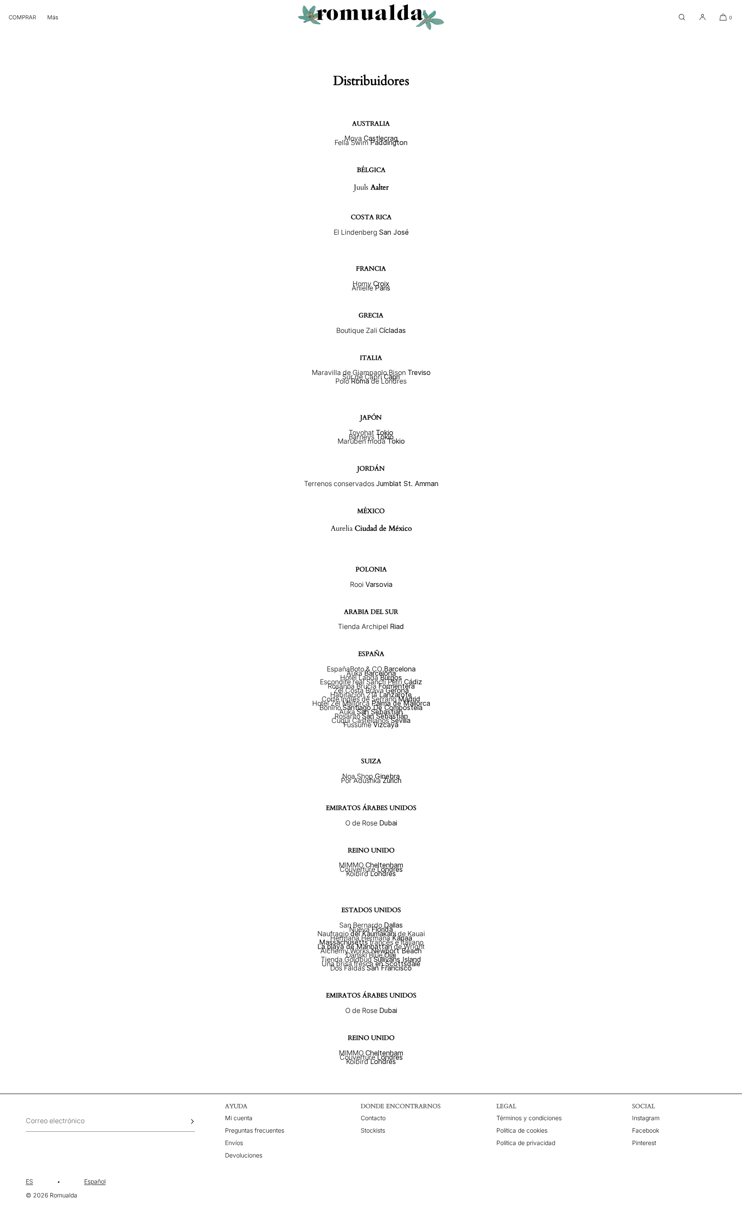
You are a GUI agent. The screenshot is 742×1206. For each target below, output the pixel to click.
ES (29, 1181)
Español (95, 1181)
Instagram (646, 1117)
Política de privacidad (525, 1142)
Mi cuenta (238, 1117)
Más (52, 17)
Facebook (645, 1130)
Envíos (234, 1142)
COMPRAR (22, 17)
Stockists (373, 1130)
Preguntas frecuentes (254, 1130)
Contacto (373, 1117)
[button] (682, 17)
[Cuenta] (702, 17)
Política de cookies (521, 1130)
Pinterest (644, 1142)
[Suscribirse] (184, 1121)
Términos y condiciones (529, 1117)
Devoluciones (243, 1155)
